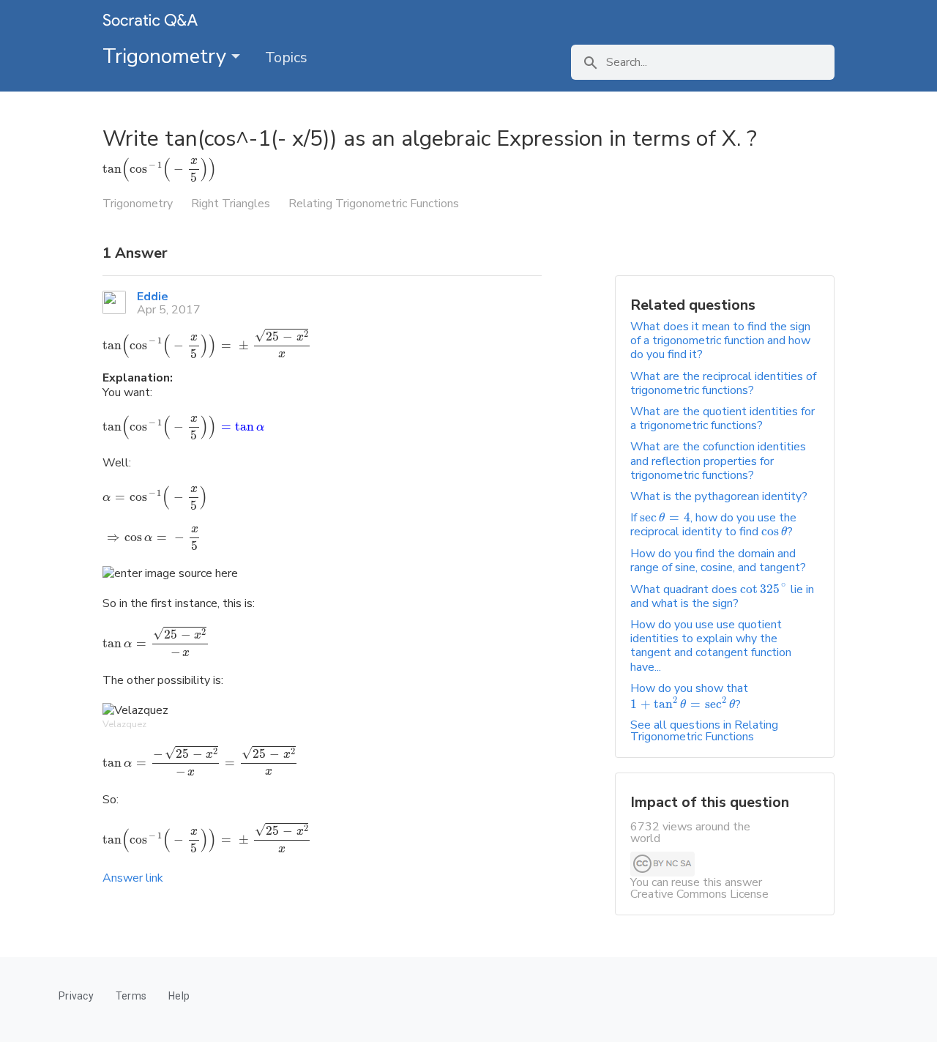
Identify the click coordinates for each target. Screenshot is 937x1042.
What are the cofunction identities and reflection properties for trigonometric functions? (718, 461)
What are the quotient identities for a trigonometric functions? (722, 418)
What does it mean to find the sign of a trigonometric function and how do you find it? (720, 340)
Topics (286, 57)
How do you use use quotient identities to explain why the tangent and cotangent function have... (710, 646)
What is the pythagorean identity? (718, 496)
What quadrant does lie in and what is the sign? (722, 596)
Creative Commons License (699, 894)
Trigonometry (166, 56)
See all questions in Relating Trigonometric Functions (704, 731)
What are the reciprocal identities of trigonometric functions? (723, 383)
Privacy (76, 996)
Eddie (152, 297)
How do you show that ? (689, 696)
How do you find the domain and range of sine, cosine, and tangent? (718, 561)
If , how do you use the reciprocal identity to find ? (713, 525)
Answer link (132, 878)
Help (179, 996)
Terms (131, 996)
